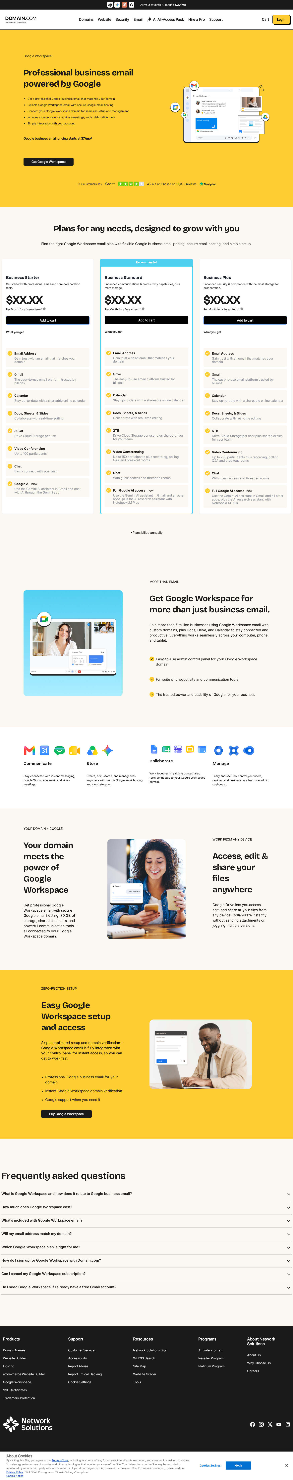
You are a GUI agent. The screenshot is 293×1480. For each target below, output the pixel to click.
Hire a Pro (196, 19)
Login (281, 20)
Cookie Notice (14, 1475)
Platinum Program (211, 1366)
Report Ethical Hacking (85, 1374)
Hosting (8, 1366)
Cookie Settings (79, 1382)
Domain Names (14, 1350)
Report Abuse (78, 1366)
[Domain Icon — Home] (21, 20)
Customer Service (81, 1350)
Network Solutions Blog (150, 1350)
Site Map (139, 1366)
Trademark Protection (19, 1398)
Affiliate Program (210, 1350)
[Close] (286, 1465)
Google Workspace (17, 1382)
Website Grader (144, 1374)
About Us (254, 1355)
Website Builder (14, 1358)
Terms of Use (60, 1460)
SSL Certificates (15, 1390)
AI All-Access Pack (168, 19)
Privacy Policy (14, 1472)
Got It (238, 1465)
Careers (253, 1371)
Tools (137, 1382)
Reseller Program (211, 1358)
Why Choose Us (259, 1363)
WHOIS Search (144, 1358)
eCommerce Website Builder (24, 1374)
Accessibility (77, 1358)
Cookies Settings (210, 1465)
